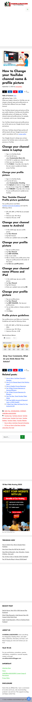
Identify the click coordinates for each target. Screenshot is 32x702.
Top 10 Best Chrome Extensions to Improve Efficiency (15, 389)
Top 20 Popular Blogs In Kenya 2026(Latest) (14, 559)
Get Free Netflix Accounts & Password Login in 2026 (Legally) (16, 401)
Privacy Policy (6, 678)
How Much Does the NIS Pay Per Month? (13, 549)
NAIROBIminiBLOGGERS (9, 413)
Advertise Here (6, 668)
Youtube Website (22, 420)
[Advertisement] (16, 30)
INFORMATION (15, 411)
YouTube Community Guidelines (11, 206)
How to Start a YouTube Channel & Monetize (16, 423)
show (14, 96)
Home (4, 671)
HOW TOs (7, 411)
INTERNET (23, 411)
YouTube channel (17, 416)
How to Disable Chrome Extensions (16, 386)
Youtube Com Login (16, 418)
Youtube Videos (12, 420)
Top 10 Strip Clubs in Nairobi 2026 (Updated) (15, 557)
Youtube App (8, 416)
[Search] (22, 437)
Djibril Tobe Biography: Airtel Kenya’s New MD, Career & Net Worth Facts (15, 616)
